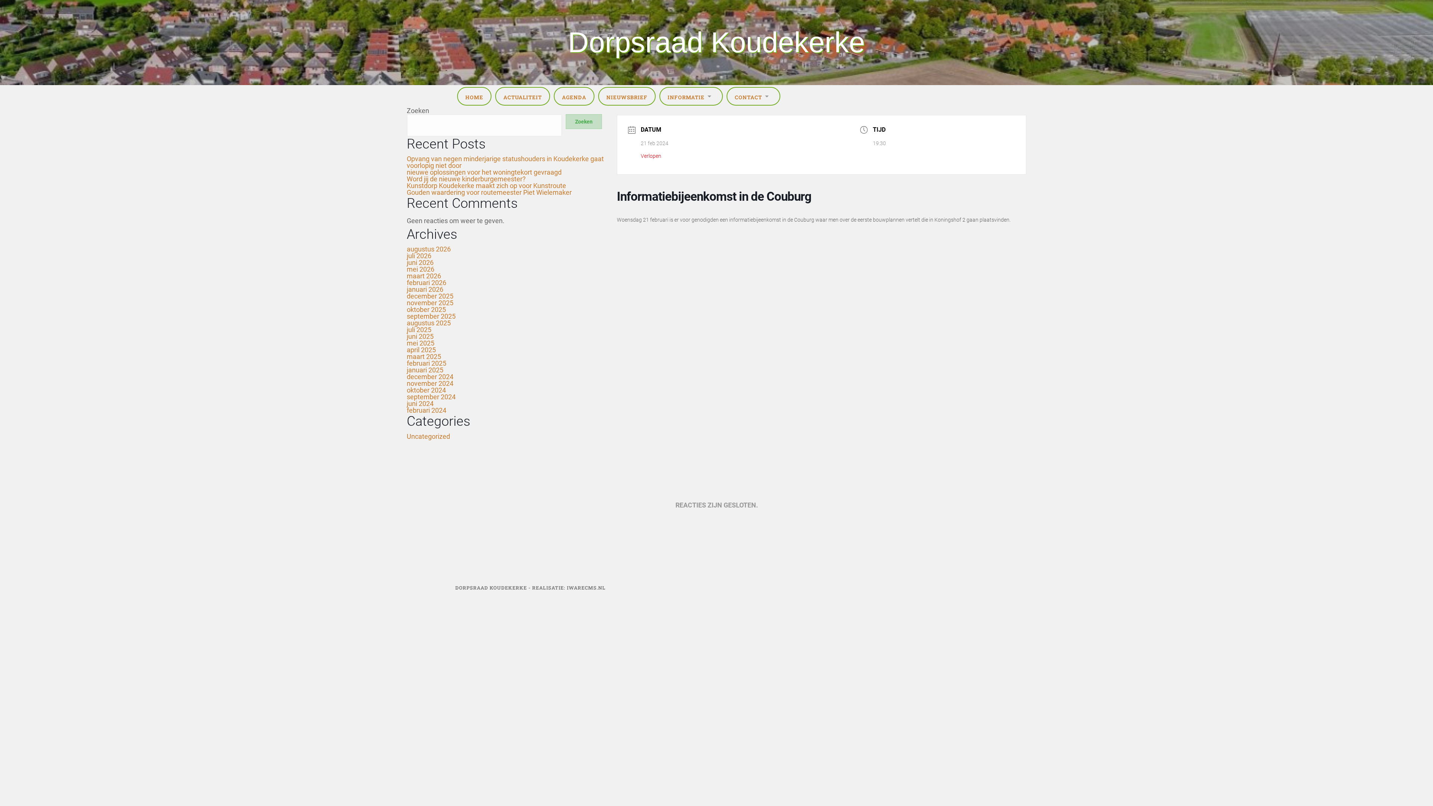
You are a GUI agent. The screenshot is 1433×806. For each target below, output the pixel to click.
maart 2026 (424, 276)
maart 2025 (424, 356)
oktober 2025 (426, 309)
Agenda (574, 97)
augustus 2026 (429, 249)
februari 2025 (426, 363)
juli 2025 (419, 330)
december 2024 (430, 377)
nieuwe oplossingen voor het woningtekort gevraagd (484, 172)
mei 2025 (420, 343)
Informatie (686, 97)
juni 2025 (420, 336)
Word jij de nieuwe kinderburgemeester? (466, 179)
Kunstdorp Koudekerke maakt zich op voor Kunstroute (486, 186)
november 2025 (430, 303)
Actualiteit (522, 97)
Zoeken (418, 111)
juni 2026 (420, 262)
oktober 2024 (426, 390)
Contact (748, 97)
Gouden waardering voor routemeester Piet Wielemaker (489, 192)
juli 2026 (419, 256)
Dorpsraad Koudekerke (716, 42)
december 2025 (430, 296)
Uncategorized (428, 436)
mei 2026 (420, 269)
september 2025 (431, 316)
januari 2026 (425, 289)
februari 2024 (426, 410)
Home (474, 97)
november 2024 (430, 383)
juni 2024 (420, 403)
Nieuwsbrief (626, 97)
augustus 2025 (429, 323)
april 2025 (421, 350)
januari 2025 (425, 370)
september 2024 (431, 397)
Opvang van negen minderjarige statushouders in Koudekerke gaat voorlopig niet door (505, 162)
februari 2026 (426, 283)
